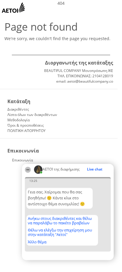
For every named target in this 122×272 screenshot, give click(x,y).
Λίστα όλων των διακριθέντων (32, 114)
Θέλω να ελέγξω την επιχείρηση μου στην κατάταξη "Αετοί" (60, 232)
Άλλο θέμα (37, 242)
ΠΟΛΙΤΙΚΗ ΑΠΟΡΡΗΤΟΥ (26, 130)
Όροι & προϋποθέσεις (25, 125)
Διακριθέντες (18, 109)
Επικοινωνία (22, 160)
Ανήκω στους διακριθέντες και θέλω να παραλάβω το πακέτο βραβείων (60, 221)
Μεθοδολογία (18, 119)
